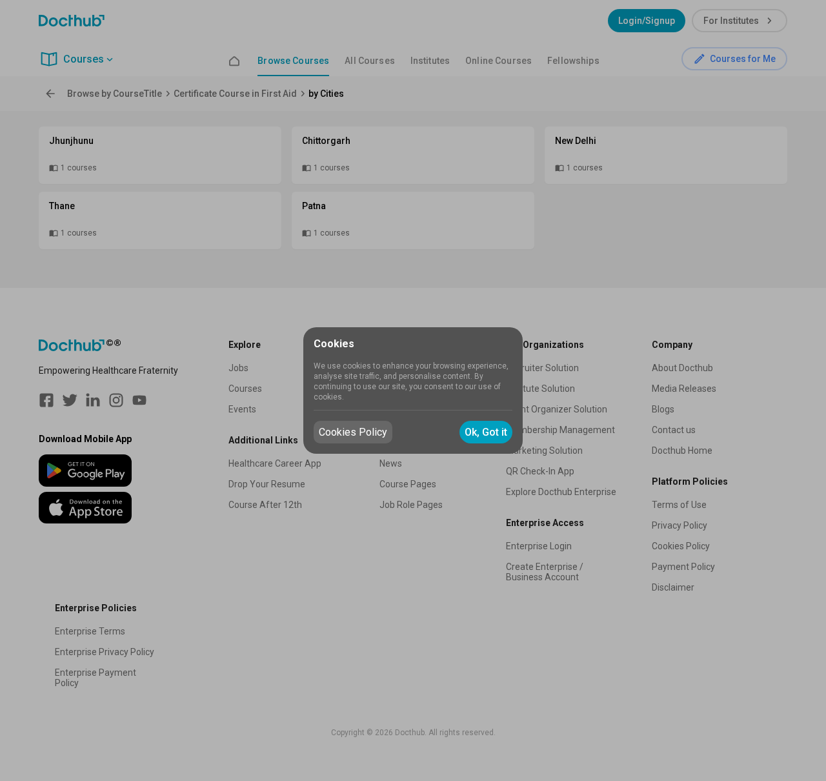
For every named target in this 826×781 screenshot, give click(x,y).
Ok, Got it (486, 432)
